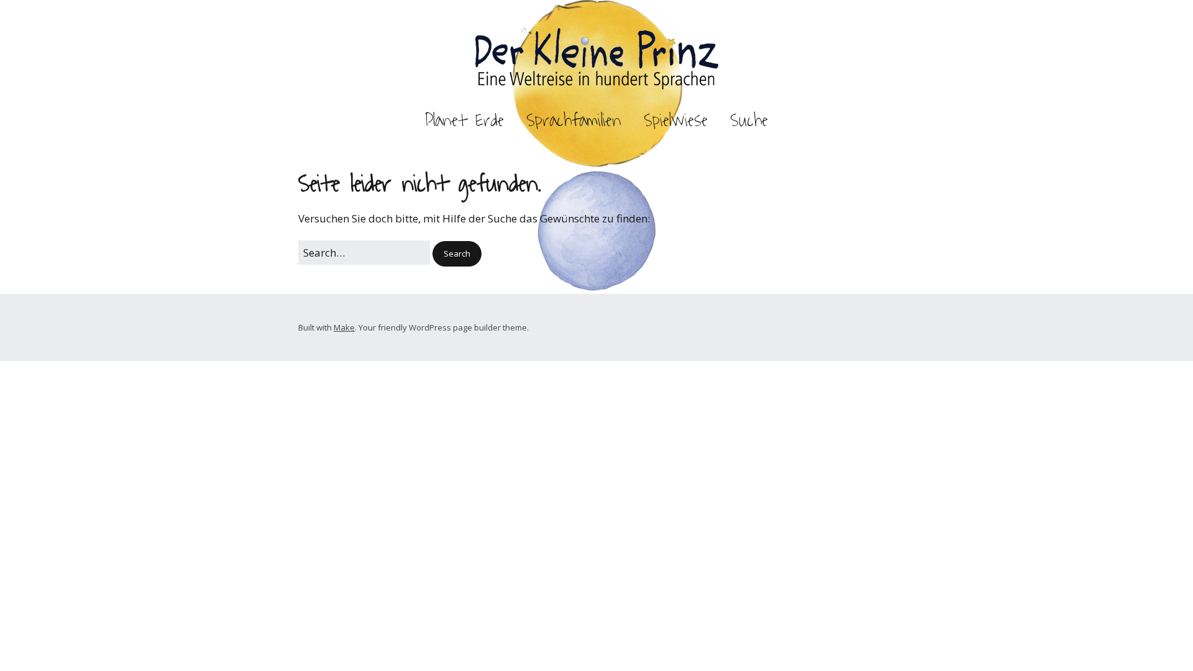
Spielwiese (676, 120)
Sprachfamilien (573, 120)
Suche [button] (749, 120)
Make (344, 327)
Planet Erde (464, 120)
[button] (457, 254)
